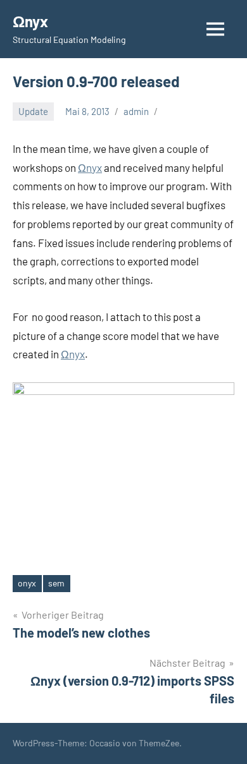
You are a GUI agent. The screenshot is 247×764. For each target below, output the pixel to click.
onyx (27, 583)
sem (56, 583)
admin (136, 111)
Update (33, 111)
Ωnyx (30, 21)
